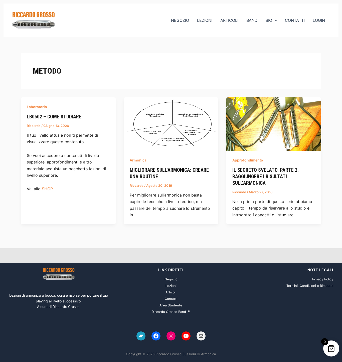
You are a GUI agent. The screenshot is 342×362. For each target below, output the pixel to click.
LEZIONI (204, 20)
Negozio (171, 279)
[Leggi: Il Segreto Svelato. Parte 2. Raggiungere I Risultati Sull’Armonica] (273, 123)
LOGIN (319, 20)
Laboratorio (37, 107)
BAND (252, 20)
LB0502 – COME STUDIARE (54, 117)
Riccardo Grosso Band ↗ (171, 312)
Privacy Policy (322, 279)
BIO (269, 20)
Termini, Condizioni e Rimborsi (309, 286)
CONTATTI (295, 20)
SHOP (47, 188)
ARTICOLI (229, 20)
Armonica (138, 160)
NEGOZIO (180, 20)
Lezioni (171, 286)
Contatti (171, 299)
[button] (274, 20)
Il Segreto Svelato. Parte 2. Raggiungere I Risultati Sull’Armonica (265, 176)
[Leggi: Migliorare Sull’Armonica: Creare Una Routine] (171, 123)
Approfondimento (247, 160)
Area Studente (170, 305)
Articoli (170, 292)
